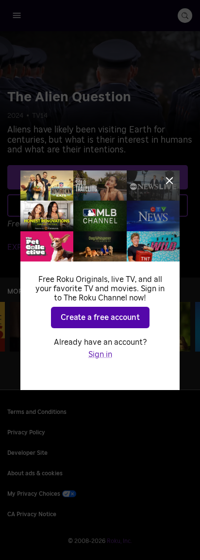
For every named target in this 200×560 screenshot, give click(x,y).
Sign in (100, 354)
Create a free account (100, 317)
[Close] (169, 180)
